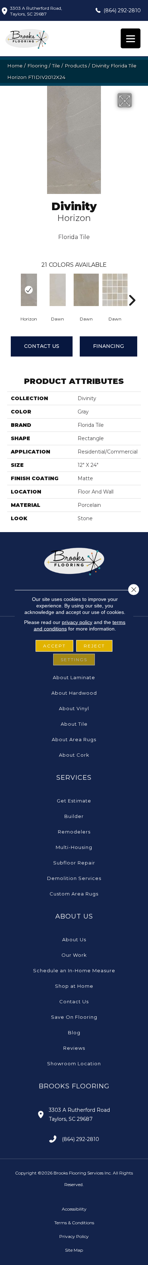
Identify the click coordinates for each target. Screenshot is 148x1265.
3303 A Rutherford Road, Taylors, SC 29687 (36, 11)
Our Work (74, 955)
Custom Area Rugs (74, 894)
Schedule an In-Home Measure (74, 970)
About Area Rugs (74, 739)
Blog (74, 1032)
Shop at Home (74, 986)
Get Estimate (74, 801)
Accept (54, 645)
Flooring (37, 65)
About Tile (74, 724)
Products (76, 65)
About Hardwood (74, 693)
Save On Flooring (74, 1017)
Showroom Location (74, 1063)
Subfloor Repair (74, 863)
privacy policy (77, 622)
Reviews (74, 1048)
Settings (74, 659)
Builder (74, 816)
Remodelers (74, 832)
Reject (94, 645)
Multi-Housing (74, 847)
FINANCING (108, 346)
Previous (10, 289)
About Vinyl (74, 708)
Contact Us (41, 346)
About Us (74, 939)
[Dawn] (57, 290)
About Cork (74, 755)
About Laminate (74, 677)
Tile (56, 65)
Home (15, 65)
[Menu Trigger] (130, 38)
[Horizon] (28, 290)
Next (131, 289)
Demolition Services (74, 878)
